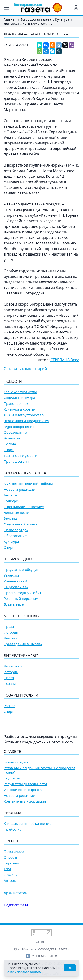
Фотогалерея (14, 851)
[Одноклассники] (52, 45)
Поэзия (10, 683)
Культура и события (20, 409)
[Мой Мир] (46, 51)
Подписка (12, 778)
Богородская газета (35, 19)
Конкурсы (12, 501)
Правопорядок (16, 403)
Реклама (12, 813)
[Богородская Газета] (38, 8)
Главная (10, 19)
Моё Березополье (22, 616)
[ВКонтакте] (46, 45)
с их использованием (24, 972)
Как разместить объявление (27, 823)
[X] (65, 45)
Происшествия (16, 461)
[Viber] (71, 45)
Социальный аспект (20, 524)
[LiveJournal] (59, 51)
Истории (11, 672)
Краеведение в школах (23, 644)
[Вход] (76, 7)
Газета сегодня (16, 762)
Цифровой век (16, 587)
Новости (13, 381)
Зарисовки (13, 666)
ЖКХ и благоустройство (24, 415)
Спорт (9, 450)
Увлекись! (12, 575)
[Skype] (52, 51)
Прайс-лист (13, 829)
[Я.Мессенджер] (39, 45)
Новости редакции (19, 489)
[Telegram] (59, 45)
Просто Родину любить (23, 593)
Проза (9, 626)
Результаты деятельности (25, 784)
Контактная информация (25, 801)
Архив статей (15, 892)
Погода (10, 444)
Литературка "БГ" (21, 656)
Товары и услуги (21, 695)
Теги (7, 869)
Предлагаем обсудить (22, 569)
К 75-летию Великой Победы (28, 483)
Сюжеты (11, 875)
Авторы (10, 880)
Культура (62, 19)
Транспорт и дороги (20, 455)
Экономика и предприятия (26, 421)
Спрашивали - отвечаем (24, 507)
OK (69, 968)
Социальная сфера (19, 397)
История (11, 632)
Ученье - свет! (15, 581)
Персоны (11, 863)
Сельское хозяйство (20, 392)
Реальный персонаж (21, 598)
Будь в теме (14, 604)
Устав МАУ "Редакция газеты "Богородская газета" (39, 770)
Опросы (10, 857)
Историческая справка (23, 789)
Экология (12, 438)
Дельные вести (16, 512)
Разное (9, 706)
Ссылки (41, 941)
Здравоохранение (19, 426)
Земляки (11, 518)
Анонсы (10, 495)
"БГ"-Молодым (18, 559)
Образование (15, 432)
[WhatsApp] (39, 51)
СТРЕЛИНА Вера (64, 359)
